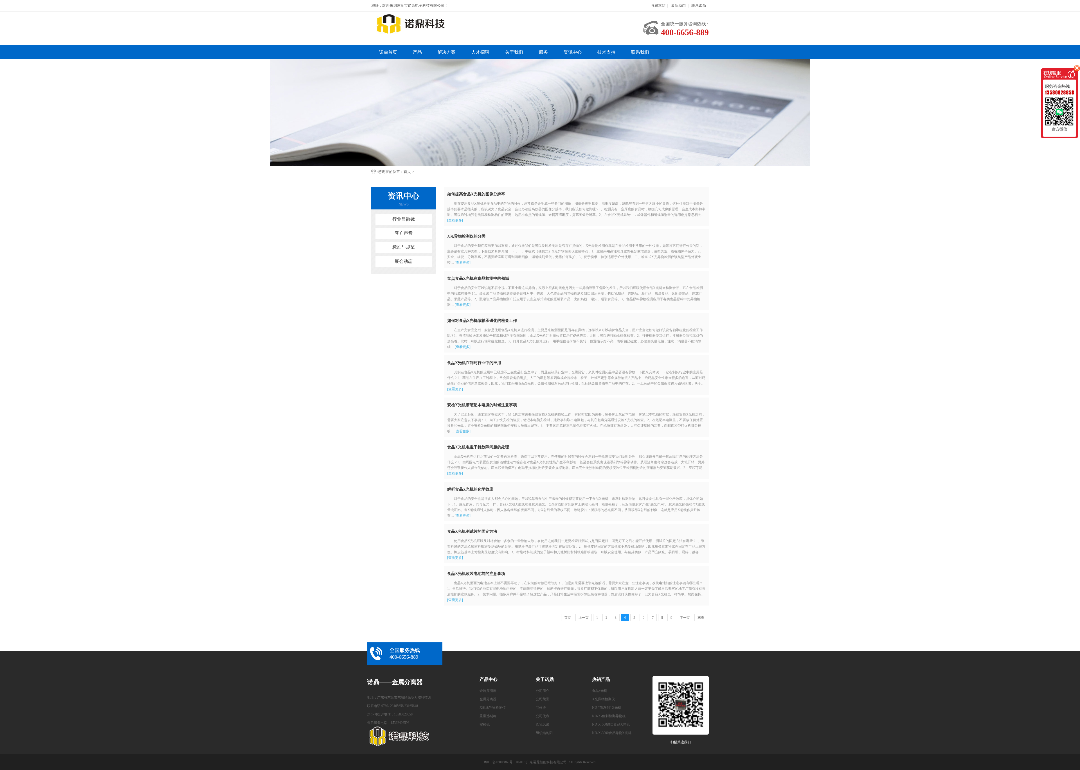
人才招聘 (480, 52)
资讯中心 (573, 52)
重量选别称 (488, 716)
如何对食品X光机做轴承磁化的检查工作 (482, 321)
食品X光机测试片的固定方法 (472, 531)
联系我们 (640, 52)
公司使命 (542, 716)
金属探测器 (488, 691)
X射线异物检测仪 (493, 708)
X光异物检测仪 (603, 699)
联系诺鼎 (698, 5)
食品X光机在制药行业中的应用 (474, 363)
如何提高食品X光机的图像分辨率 (476, 194)
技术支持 (606, 52)
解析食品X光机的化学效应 (470, 489)
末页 (701, 618)
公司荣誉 (542, 699)
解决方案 (447, 52)
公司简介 (542, 691)
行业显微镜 (403, 219)
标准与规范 (403, 247)
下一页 (685, 618)
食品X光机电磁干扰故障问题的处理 (478, 447)
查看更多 (455, 220)
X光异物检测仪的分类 (466, 236)
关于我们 (514, 52)
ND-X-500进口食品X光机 (611, 724)
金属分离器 (488, 699)
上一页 (584, 618)
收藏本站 (658, 5)
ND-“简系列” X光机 (606, 708)
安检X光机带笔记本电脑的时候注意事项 (482, 405)
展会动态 (404, 261)
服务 (543, 52)
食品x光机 (599, 691)
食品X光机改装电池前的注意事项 (476, 574)
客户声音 (404, 233)
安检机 (485, 724)
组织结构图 (544, 733)
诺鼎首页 (388, 52)
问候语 (541, 708)
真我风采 (542, 724)
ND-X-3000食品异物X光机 (611, 733)
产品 (417, 52)
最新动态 (678, 5)
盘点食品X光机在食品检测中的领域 (478, 278)
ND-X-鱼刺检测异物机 (609, 716)
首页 (407, 172)
